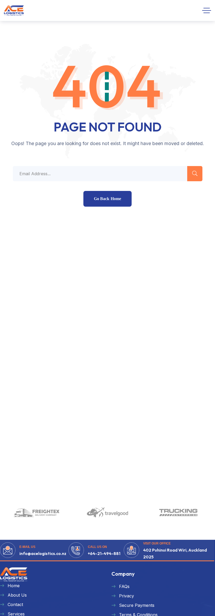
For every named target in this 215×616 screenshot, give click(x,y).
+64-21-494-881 (104, 553)
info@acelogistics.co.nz (42, 553)
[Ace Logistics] (14, 10)
